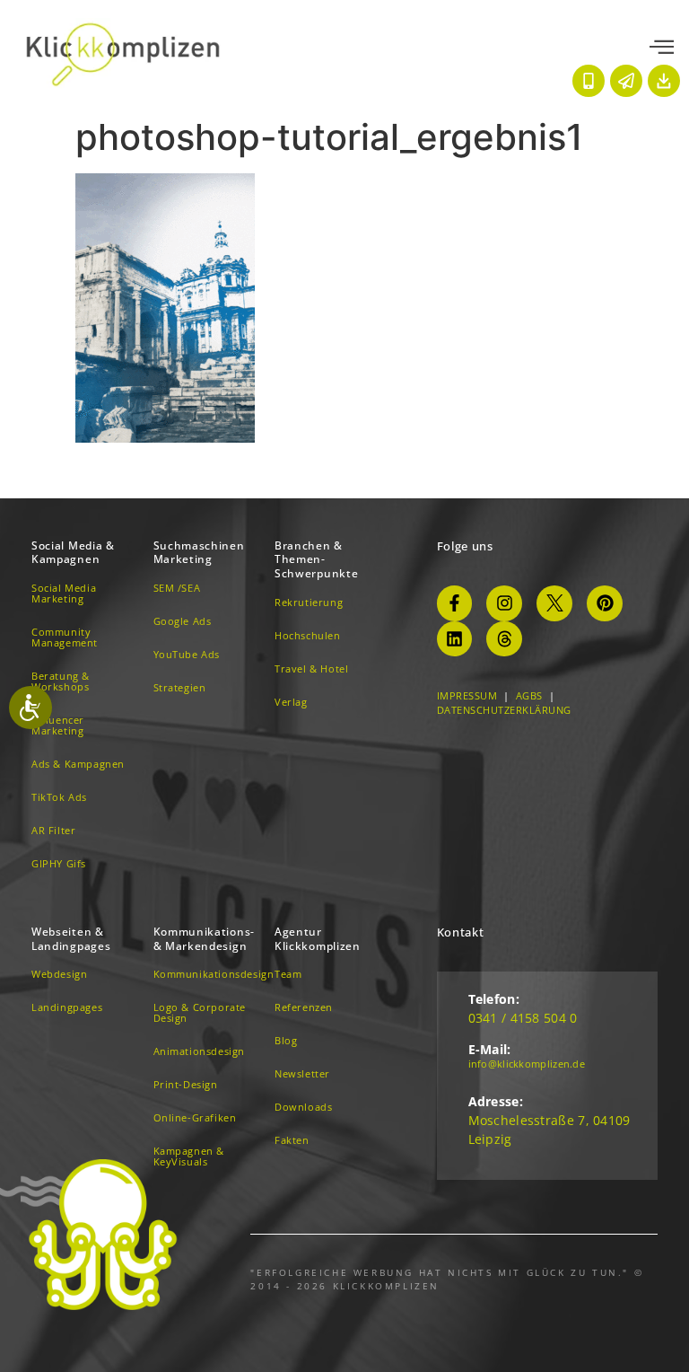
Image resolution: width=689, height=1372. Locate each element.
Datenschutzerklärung (504, 710)
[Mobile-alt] (588, 81)
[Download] (664, 81)
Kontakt (460, 932)
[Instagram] (504, 603)
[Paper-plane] (626, 81)
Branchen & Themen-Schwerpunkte (316, 559)
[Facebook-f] (455, 603)
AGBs (529, 695)
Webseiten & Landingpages (70, 939)
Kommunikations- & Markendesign (204, 939)
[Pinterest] (605, 603)
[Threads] (504, 639)
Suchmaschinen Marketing (199, 552)
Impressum (467, 695)
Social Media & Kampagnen (73, 552)
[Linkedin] (455, 639)
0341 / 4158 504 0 (523, 1017)
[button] (661, 48)
